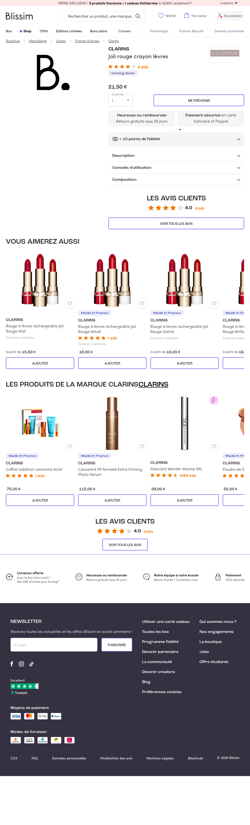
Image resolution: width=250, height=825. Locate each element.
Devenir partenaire (229, 31)
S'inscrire (117, 645)
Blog (146, 682)
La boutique (210, 642)
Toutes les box (155, 632)
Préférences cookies (162, 692)
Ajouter (40, 363)
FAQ (34, 758)
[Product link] (40, 296)
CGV (14, 758)
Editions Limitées (69, 31)
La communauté (157, 662)
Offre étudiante (214, 662)
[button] (125, 3)
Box (9, 31)
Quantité (118, 94)
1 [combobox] (112, 100)
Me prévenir (199, 101)
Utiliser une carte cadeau (166, 622)
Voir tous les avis (176, 224)
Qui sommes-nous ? (217, 622)
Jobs (204, 652)
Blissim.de (195, 758)
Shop (27, 30)
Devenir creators (158, 672)
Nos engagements (216, 632)
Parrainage (159, 31)
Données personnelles (69, 758)
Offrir (44, 31)
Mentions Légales (160, 758)
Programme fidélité (160, 642)
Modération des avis (116, 758)
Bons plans (98, 31)
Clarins (118, 49)
